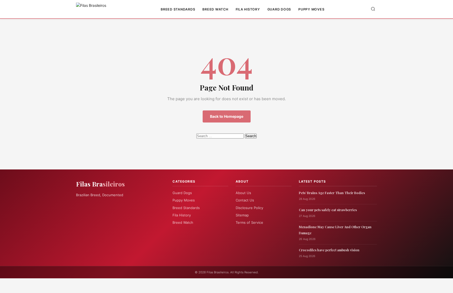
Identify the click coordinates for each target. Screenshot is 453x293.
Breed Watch (215, 9)
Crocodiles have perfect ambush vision (329, 250)
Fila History (248, 9)
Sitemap (242, 215)
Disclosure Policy (249, 208)
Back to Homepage (226, 116)
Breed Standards (178, 9)
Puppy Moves (311, 9)
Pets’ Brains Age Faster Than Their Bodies (332, 192)
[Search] (373, 9)
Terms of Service (249, 222)
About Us (243, 193)
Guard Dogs (279, 9)
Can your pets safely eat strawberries (328, 209)
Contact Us (245, 200)
